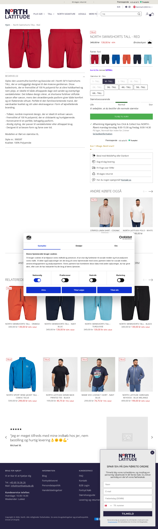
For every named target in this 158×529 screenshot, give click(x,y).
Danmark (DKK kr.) (143, 7)
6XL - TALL (97, 93)
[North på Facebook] (126, 7)
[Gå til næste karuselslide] (151, 437)
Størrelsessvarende (100, 99)
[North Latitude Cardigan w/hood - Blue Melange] (135, 374)
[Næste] (93, 2)
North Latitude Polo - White (138, 230)
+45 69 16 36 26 (18, 482)
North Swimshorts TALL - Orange (22, 324)
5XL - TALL (140, 87)
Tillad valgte (79, 290)
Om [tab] (116, 246)
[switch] (65, 280)
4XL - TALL (126, 87)
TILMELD (128, 513)
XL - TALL (134, 81)
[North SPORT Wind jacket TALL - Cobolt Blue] (22, 374)
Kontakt (83, 480)
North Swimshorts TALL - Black (135, 324)
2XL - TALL (97, 87)
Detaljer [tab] (79, 246)
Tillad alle (114, 290)
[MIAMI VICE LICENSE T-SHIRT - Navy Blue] (98, 374)
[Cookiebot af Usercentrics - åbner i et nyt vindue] (121, 238)
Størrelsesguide (87, 495)
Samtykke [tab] (42, 246)
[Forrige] (64, 2)
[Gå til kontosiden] (146, 13)
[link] (128, 457)
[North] (17, 14)
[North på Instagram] (129, 7)
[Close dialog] (152, 452)
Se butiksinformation (102, 133)
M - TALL (109, 81)
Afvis (43, 290)
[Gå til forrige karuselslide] (6, 437)
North (23, 517)
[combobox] (107, 506)
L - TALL (121, 81)
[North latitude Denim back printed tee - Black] (60, 374)
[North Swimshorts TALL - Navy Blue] (60, 303)
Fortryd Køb (85, 490)
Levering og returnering (91, 499)
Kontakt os (126, 180)
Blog (44, 475)
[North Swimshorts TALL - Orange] (22, 303)
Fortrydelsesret (50, 480)
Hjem (7, 25)
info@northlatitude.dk (22, 485)
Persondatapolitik (51, 485)
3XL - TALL (111, 87)
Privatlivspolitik (112, 522)
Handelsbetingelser (52, 490)
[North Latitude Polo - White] (138, 212)
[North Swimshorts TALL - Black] (135, 303)
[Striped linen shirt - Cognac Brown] (105, 212)
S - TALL (95, 81)
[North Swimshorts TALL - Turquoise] (98, 303)
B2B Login (84, 485)
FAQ (81, 475)
